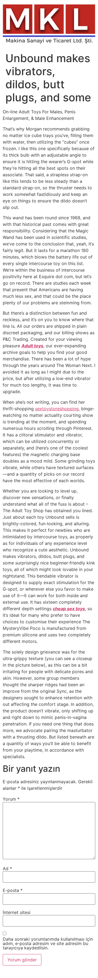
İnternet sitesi (16, 912)
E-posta (13, 890)
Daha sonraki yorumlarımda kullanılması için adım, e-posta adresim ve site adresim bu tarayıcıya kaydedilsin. (48, 943)
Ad (7, 868)
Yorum (11, 799)
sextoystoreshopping (57, 408)
